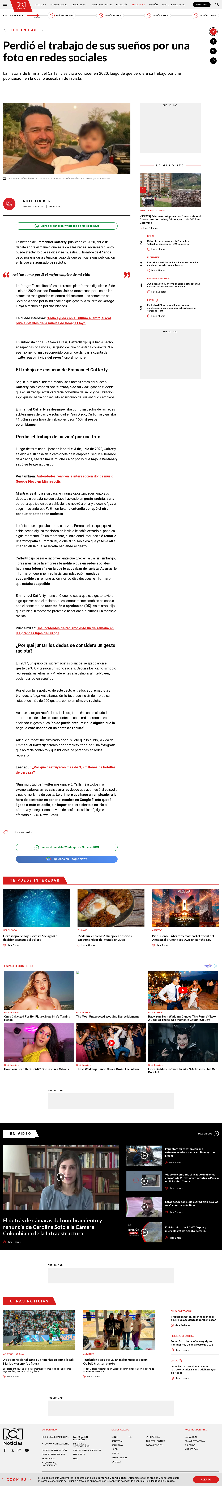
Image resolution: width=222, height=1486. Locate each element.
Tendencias (138, 4)
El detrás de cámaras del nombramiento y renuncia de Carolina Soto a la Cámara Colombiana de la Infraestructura (52, 1227)
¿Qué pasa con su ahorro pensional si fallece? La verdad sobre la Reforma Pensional (173, 285)
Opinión (153, 4)
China (174, 1360)
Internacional (58, 4)
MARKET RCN (191, 1449)
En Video (21, 1134)
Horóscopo (10, 930)
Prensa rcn (48, 1458)
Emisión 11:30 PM (208, 15)
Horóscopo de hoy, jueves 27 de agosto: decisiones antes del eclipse (30, 937)
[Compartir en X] (213, 51)
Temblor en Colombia (152, 210)
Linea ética (79, 1454)
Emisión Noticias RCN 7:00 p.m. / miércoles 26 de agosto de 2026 (185, 1229)
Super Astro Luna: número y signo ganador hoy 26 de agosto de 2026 (192, 1343)
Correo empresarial (53, 1454)
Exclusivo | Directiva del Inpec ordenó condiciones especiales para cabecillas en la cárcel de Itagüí (171, 308)
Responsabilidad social (55, 1437)
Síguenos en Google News (70, 859)
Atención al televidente (55, 1443)
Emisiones (13, 15)
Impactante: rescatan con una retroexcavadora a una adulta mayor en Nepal (190, 1152)
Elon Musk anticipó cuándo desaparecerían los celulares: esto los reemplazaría (172, 264)
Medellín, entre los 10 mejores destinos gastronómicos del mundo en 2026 (105, 937)
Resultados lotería (182, 1336)
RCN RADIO (117, 1445)
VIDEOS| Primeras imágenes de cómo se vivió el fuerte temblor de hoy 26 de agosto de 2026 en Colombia (170, 219)
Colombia (40, 4)
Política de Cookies (163, 1481)
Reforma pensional (158, 278)
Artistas (157, 930)
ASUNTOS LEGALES (155, 1441)
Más (205, 1133)
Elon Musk (153, 257)
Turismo (82, 930)
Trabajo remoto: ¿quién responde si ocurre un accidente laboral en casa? (193, 1318)
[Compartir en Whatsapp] (213, 60)
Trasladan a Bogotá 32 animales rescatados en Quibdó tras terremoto (115, 1361)
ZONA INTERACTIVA (195, 1441)
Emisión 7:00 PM (160, 15)
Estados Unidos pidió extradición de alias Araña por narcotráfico (191, 1203)
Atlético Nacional (14, 1354)
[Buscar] (217, 5)
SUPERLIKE (190, 1445)
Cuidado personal (182, 1311)
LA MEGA (116, 1461)
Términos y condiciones (112, 1477)
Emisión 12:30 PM (113, 15)
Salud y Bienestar (102, 4)
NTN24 (115, 1437)
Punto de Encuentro (173, 4)
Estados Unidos (23, 832)
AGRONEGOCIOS (154, 1445)
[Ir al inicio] (21, 6)
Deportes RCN (79, 4)
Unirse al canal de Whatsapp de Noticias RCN (69, 225)
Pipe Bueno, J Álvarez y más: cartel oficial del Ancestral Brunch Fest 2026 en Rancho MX (183, 937)
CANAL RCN (201, 4)
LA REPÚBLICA (153, 1437)
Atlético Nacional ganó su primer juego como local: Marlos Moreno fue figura (38, 1361)
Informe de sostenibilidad (81, 1445)
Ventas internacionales (87, 1450)
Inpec (150, 300)
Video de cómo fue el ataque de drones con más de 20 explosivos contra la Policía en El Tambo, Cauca (192, 1178)
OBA (75, 1458)
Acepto (206, 1479)
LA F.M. (115, 1449)
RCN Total (117, 1441)
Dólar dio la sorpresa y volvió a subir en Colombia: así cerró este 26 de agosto (168, 242)
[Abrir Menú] (5, 4)
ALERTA (115, 1453)
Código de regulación (54, 1450)
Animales (88, 1354)
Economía (121, 4)
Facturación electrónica (80, 1438)
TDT (130, 1437)
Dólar (151, 236)
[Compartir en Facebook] (213, 41)
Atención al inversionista (49, 1464)
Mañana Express (64, 15)
